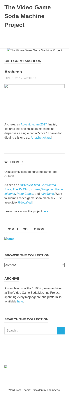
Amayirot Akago (41, 137)
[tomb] (9, 238)
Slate (7, 189)
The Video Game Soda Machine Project (27, 16)
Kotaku (35, 189)
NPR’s (38, 185)
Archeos (13, 71)
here (45, 211)
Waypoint (47, 189)
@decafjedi (24, 202)
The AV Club (21, 189)
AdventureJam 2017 (34, 124)
